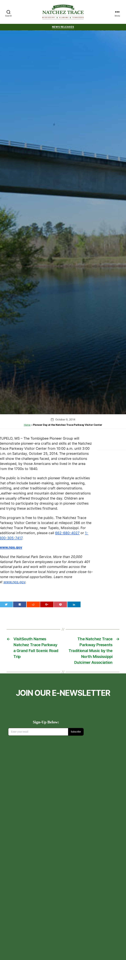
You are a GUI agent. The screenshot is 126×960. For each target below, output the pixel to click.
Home (27, 424)
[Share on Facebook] (19, 604)
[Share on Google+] (46, 604)
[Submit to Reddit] (33, 604)
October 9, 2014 (65, 419)
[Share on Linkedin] (74, 604)
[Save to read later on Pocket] (60, 604)
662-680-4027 (67, 533)
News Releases (63, 26)
